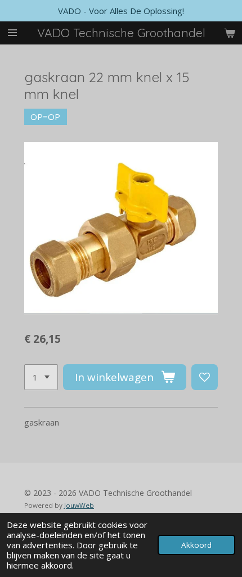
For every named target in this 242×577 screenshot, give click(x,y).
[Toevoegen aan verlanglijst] (204, 377)
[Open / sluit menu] (12, 32)
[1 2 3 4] (41, 377)
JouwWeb (79, 505)
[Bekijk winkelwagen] (229, 32)
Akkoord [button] (196, 545)
